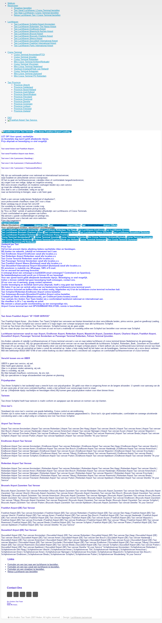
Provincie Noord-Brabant (25, 94)
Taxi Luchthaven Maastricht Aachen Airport (33, 31)
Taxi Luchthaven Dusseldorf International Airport (36, 41)
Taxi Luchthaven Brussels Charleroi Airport (33, 36)
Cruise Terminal (15, 52)
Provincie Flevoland (23, 97)
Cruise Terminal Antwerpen (26, 71)
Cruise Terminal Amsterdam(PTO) (29, 54)
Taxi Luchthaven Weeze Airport (28, 38)
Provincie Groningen (23, 104)
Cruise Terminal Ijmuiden (25, 57)
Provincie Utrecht (22, 85)
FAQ (10, 117)
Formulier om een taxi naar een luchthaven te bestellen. (33, 564)
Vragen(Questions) (10, 223)
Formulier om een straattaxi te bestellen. (26, 569)
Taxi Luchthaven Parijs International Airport (33, 45)
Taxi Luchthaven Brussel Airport (28, 33)
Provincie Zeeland (22, 111)
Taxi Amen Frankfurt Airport (53, 131)
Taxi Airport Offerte (34, 225)
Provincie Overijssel (23, 99)
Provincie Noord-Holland (25, 89)
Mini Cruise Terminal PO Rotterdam (30, 76)
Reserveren (13, 5)
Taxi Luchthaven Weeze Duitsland (95, 232)
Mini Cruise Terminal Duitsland (28, 73)
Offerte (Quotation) (10, 225)
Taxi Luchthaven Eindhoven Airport (30, 29)
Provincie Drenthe (22, 101)
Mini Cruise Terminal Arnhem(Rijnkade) (31, 62)
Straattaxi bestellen (23, 8)
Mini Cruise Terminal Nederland (28, 66)
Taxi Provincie (14, 82)
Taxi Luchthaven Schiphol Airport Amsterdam (34, 24)
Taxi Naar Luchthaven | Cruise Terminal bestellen (36, 13)
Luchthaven (13, 22)
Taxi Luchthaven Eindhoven (91, 230)
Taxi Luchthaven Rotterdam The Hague (58, 230)
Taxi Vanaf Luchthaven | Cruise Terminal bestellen (37, 10)
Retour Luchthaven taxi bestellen (23, 571)
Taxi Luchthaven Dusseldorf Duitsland (131, 232)
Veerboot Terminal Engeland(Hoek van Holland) (56, 239)
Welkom (11, 3)
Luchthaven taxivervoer (81, 617)
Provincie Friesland (22, 108)
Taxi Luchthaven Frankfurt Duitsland (19, 235)
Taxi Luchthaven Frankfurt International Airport (35, 43)
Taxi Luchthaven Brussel (118, 230)
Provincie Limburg (22, 106)
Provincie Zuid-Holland (24, 92)
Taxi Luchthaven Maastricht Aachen (61, 232)
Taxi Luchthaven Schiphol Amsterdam (20, 230)
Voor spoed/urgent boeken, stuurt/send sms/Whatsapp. (28, 227)
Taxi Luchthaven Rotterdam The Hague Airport (35, 26)
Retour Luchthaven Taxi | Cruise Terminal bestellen (37, 15)
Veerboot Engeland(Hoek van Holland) (31, 69)
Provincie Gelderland (23, 87)
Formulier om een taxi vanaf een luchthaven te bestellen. (34, 567)
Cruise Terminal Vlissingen (26, 64)
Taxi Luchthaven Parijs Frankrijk (53, 235)
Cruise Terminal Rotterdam (26, 59)
